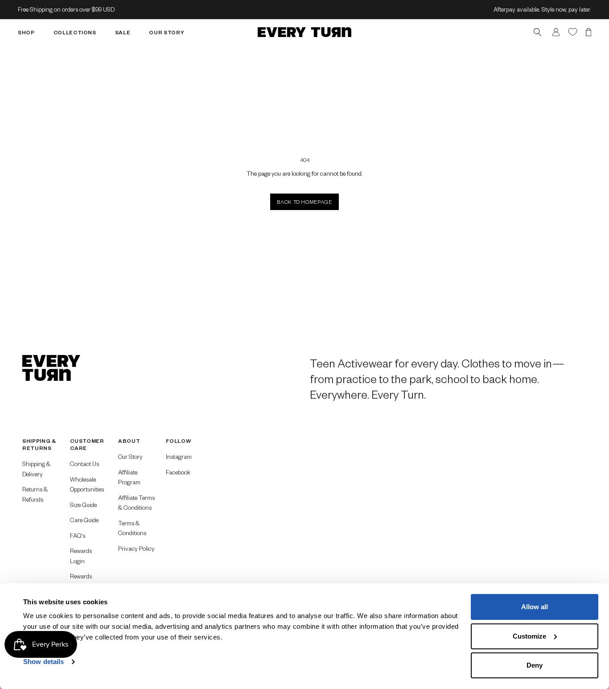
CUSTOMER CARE (87, 444)
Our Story (130, 456)
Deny (535, 665)
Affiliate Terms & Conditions (136, 503)
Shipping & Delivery (36, 469)
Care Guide (84, 520)
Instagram (179, 456)
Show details (43, 661)
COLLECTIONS (74, 32)
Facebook (178, 472)
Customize (529, 636)
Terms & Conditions (132, 528)
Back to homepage (304, 201)
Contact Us (84, 463)
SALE (123, 32)
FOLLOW (178, 440)
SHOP (26, 32)
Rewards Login (81, 556)
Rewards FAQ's (81, 581)
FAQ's (77, 535)
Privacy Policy (136, 548)
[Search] (537, 32)
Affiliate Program (129, 477)
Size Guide (83, 504)
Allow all (534, 607)
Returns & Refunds (35, 494)
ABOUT (129, 440)
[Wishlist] (573, 31)
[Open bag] (588, 32)
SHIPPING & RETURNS (39, 444)
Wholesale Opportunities (87, 484)
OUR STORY (166, 32)
